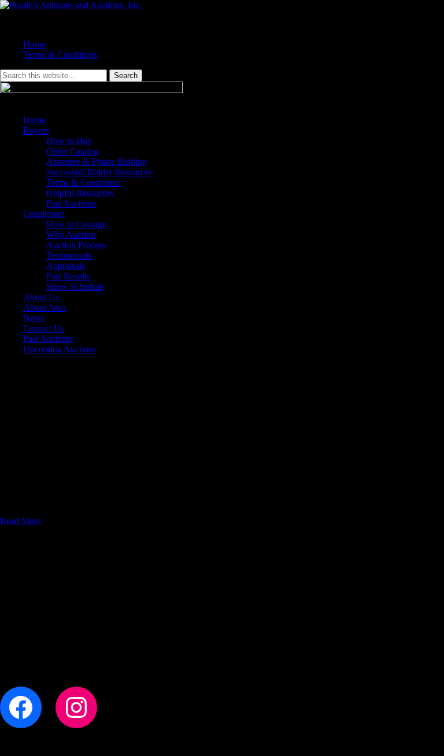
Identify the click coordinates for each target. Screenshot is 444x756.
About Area (44, 307)
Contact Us (43, 328)
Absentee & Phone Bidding (96, 162)
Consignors (44, 214)
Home (34, 44)
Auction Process (76, 245)
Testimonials (69, 255)
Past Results (68, 276)
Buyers (36, 130)
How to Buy (69, 141)
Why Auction (70, 234)
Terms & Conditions (60, 55)
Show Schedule (74, 287)
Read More (20, 521)
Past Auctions (71, 203)
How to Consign (76, 224)
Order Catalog (72, 151)
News (34, 318)
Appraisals (65, 266)
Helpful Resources (80, 193)
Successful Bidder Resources (99, 172)
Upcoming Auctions (60, 349)
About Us (41, 297)
